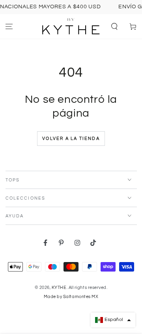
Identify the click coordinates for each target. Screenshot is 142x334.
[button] (114, 27)
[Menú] (9, 27)
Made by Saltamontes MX (71, 296)
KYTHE (59, 287)
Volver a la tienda (71, 138)
